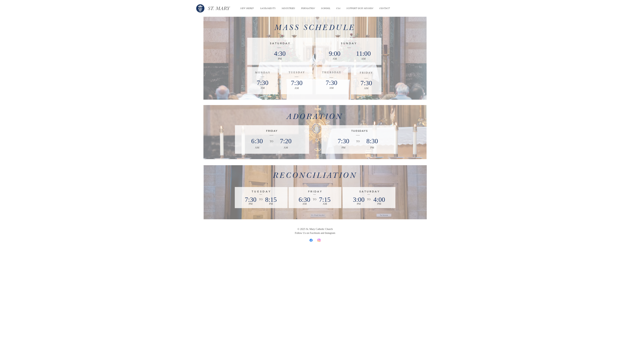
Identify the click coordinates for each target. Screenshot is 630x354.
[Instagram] (319, 240)
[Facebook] (311, 240)
